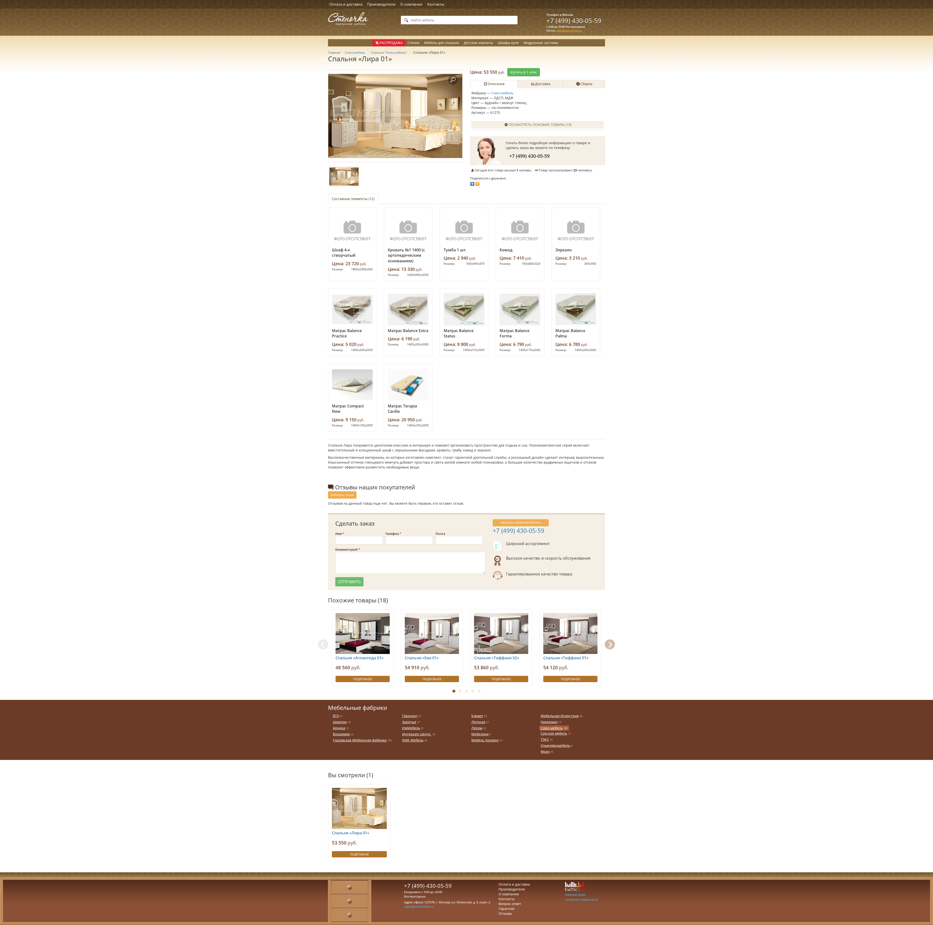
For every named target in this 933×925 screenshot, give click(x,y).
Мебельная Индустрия (560, 716)
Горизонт (410, 716)
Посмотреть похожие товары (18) (540, 124)
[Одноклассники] (477, 183)
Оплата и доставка (345, 4)
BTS (336, 716)
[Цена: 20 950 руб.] (408, 385)
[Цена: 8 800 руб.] (464, 309)
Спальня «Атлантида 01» (360, 658)
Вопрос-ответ (510, 903)
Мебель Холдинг (485, 740)
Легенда (478, 722)
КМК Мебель (412, 740)
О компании (411, 4)
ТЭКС (545, 739)
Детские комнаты (478, 42)
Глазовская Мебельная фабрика (360, 740)
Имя (338, 533)
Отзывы (505, 913)
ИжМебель (411, 728)
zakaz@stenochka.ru (569, 30)
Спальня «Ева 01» (422, 658)
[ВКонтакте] (472, 183)
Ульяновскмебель (555, 745)
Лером (476, 728)
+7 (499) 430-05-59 (573, 20)
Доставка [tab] (542, 83)
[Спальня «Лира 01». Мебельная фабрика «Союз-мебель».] (395, 116)
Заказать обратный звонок (521, 522)
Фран (545, 751)
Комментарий (346, 549)
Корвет (477, 716)
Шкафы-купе (508, 42)
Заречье (409, 722)
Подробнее (362, 679)
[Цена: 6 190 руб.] (408, 309)
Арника (339, 728)
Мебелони (480, 734)
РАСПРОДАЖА (391, 42)
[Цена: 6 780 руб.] (575, 309)
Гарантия (506, 908)
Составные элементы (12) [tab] (353, 198)
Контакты (435, 4)
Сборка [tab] (586, 83)
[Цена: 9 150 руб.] (352, 385)
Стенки (413, 42)
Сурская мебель (554, 733)
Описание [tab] (496, 83)
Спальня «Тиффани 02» (496, 658)
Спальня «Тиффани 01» (565, 658)
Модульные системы (541, 42)
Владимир (341, 734)
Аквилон (340, 722)
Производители (381, 4)
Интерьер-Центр (417, 734)
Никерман (549, 722)
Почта (440, 533)
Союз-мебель (502, 93)
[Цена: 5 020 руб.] (352, 309)
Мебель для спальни (441, 42)
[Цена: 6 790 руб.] (520, 309)
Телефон (392, 533)
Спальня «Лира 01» (350, 833)
